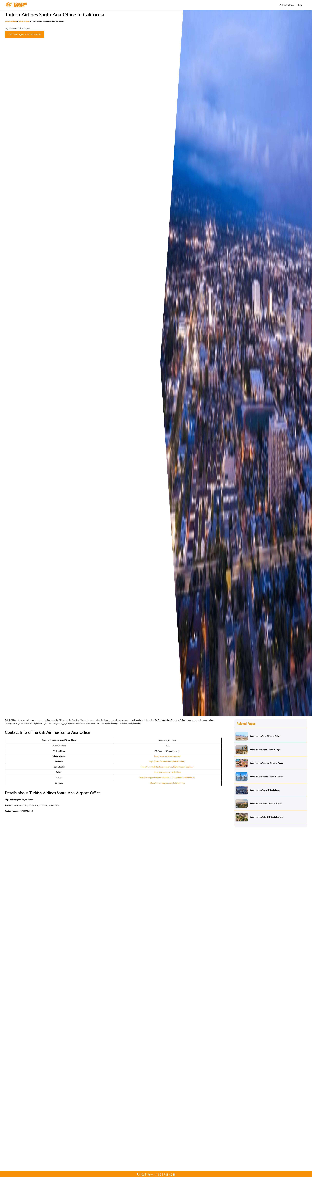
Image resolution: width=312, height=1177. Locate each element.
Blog (300, 4)
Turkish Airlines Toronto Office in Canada (266, 776)
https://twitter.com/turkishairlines (167, 772)
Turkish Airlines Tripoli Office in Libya (265, 749)
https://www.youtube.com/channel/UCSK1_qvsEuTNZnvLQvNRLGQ (167, 777)
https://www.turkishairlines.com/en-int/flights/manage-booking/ (167, 766)
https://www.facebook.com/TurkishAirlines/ (167, 761)
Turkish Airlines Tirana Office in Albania (266, 803)
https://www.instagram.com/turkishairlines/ (167, 782)
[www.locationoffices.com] (16, 4)
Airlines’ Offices (287, 4)
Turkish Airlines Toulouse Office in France (266, 763)
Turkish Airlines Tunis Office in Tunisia (265, 736)
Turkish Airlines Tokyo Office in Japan (265, 790)
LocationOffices (11, 21)
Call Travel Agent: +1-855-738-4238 (25, 34)
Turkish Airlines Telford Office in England (266, 817)
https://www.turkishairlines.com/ (167, 756)
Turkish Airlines (24, 21)
